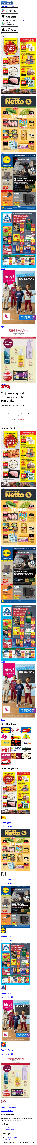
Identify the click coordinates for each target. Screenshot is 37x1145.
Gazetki (3, 6)
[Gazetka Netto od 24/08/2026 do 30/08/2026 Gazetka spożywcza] (15, 870)
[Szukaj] (3, 36)
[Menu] (6, 37)
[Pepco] (18, 325)
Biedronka (21, 20)
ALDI (3, 269)
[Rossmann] (18, 383)
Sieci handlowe (9, 1130)
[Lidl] (18, 209)
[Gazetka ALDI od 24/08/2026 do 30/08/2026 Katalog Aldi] (15, 984)
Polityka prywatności (11, 1137)
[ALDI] (18, 267)
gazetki (22, 419)
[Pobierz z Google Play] (9, 12)
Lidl (2, 211)
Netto (2, 153)
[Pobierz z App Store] (9, 18)
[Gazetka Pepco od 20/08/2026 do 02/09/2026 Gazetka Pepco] (15, 1041)
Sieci (7, 6)
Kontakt (12, 6)
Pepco (3, 327)
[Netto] (18, 151)
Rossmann (4, 384)
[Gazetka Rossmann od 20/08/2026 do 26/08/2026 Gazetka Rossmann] (15, 1098)
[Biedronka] (18, 93)
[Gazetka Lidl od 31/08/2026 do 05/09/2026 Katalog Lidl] (15, 927)
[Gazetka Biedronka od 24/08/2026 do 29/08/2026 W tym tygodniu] (15, 813)
